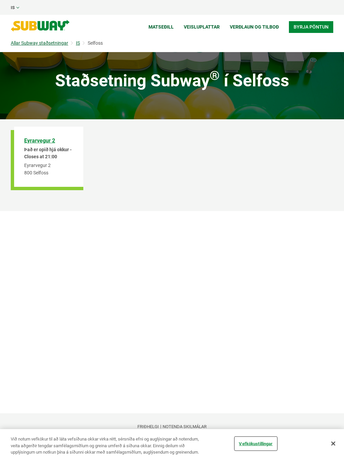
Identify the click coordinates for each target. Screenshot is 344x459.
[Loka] (333, 443)
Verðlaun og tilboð (254, 27)
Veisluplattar (202, 27)
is (13, 7)
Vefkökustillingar (255, 443)
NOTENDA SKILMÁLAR (185, 426)
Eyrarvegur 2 (39, 140)
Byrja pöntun (311, 27)
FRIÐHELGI (148, 426)
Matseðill (161, 27)
